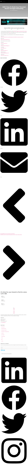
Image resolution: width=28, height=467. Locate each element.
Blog (1, 339)
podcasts (14, 31)
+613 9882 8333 (3, 322)
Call (1, 296)
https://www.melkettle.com (4, 50)
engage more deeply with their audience (22, 31)
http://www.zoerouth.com (4, 43)
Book (2, 303)
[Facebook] (14, 410)
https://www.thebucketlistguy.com (5, 45)
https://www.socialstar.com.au (4, 55)
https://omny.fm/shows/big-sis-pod (5, 39)
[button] (26, 1)
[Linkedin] (14, 384)
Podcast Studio (3, 336)
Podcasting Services (3, 328)
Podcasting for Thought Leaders (5, 331)
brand (10, 32)
